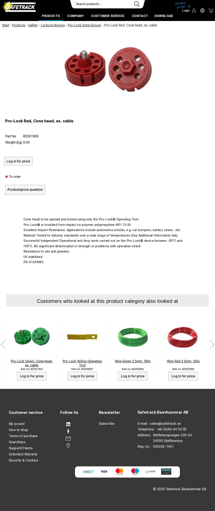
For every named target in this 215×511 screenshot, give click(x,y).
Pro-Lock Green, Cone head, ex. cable (32, 363)
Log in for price (31, 376)
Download (164, 16)
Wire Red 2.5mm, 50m (183, 361)
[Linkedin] (75, 424)
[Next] (212, 344)
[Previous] (3, 344)
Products (51, 16)
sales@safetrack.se (165, 424)
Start (5, 25)
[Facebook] (75, 431)
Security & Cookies (23, 460)
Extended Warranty (23, 454)
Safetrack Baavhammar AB (163, 412)
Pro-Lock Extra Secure (84, 25)
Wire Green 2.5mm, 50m (133, 361)
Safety (33, 25)
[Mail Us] (75, 438)
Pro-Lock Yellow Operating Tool (82, 363)
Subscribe (107, 424)
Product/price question (25, 190)
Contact (140, 16)
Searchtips (17, 442)
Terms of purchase (23, 436)
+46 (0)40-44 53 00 (172, 429)
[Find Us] (75, 446)
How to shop (18, 430)
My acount (17, 424)
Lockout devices (53, 25)
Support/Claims (21, 448)
